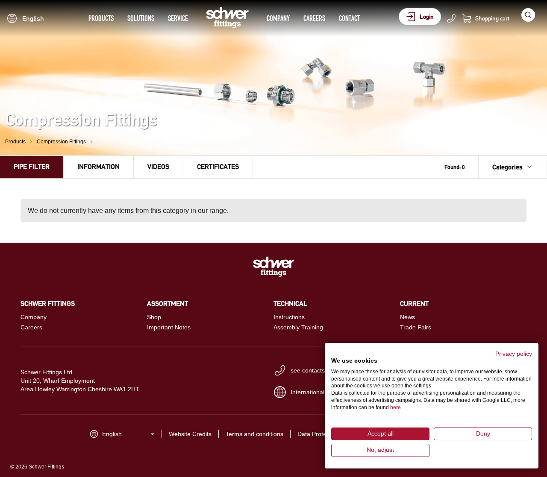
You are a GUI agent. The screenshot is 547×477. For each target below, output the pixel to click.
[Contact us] (451, 18)
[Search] (528, 15)
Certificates (218, 167)
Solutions (140, 18)
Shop (154, 317)
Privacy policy (513, 354)
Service (178, 18)
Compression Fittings (61, 142)
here (395, 407)
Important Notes (169, 327)
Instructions (289, 317)
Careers (314, 18)
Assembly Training (298, 327)
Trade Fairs (415, 327)
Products (101, 18)
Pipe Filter (32, 167)
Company (278, 18)
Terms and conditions (254, 433)
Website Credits (190, 433)
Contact (349, 18)
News (407, 317)
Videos (158, 167)
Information (98, 167)
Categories (507, 167)
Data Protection (318, 433)
